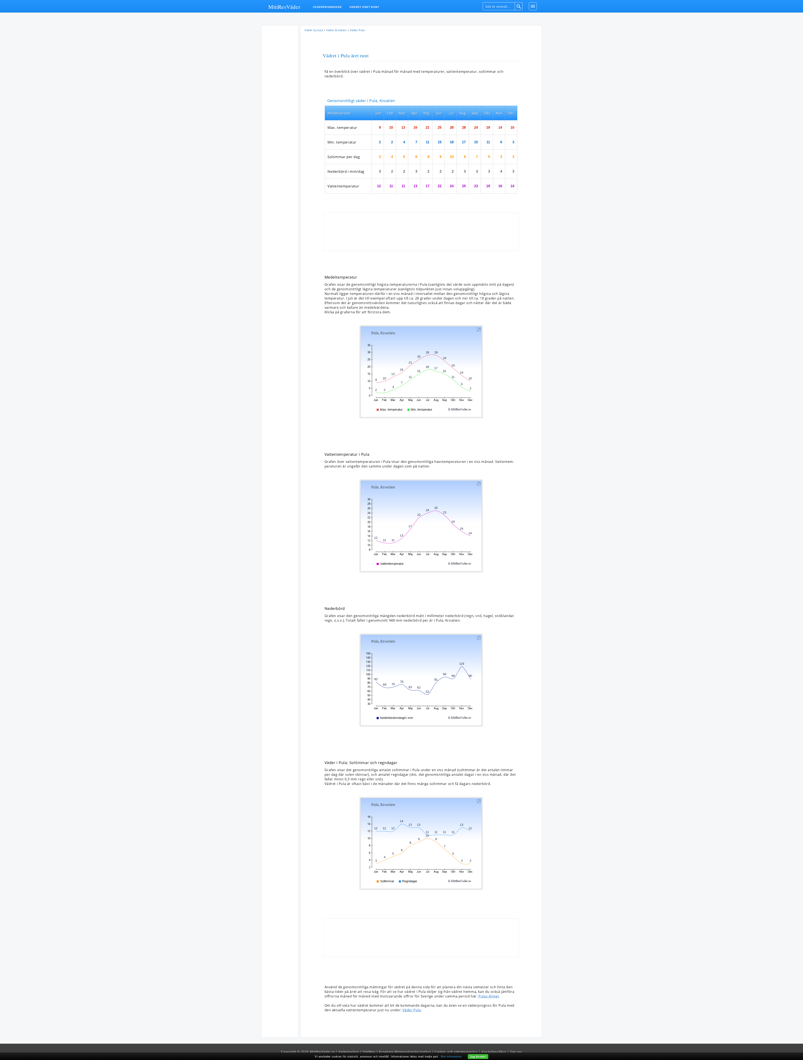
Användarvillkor (493, 1052)
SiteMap (369, 1052)
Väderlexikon (349, 1052)
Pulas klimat (488, 996)
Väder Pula (412, 1010)
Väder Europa (313, 30)
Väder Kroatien (336, 30)
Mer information (451, 1056)
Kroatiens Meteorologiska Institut (405, 1052)
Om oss (516, 1052)
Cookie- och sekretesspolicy (456, 1052)
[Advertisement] (280, 89)
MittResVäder (284, 6)
